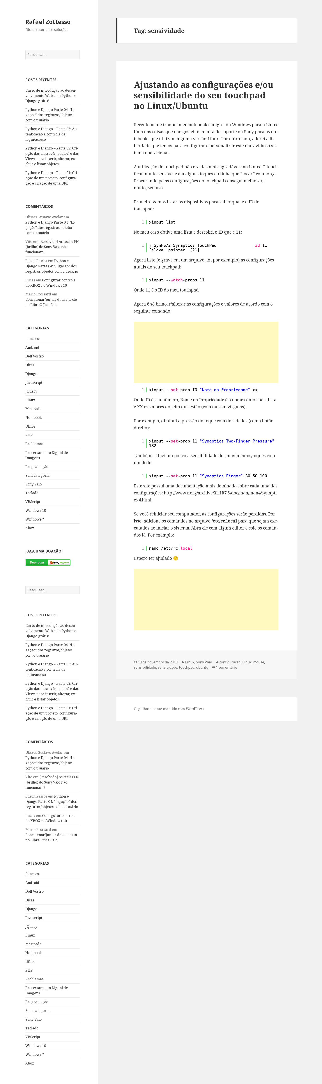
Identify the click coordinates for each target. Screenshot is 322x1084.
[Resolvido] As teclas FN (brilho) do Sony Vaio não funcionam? (52, 246)
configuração (230, 662)
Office (30, 426)
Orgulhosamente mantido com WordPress (169, 708)
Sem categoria (37, 475)
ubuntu (202, 667)
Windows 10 (35, 510)
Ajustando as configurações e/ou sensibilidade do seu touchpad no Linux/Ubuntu (203, 95)
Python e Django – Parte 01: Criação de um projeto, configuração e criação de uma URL (51, 178)
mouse (258, 662)
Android (32, 347)
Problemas (34, 443)
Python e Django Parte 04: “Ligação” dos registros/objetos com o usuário (50, 115)
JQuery (31, 391)
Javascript (33, 382)
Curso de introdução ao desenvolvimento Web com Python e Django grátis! (50, 95)
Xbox (29, 528)
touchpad (186, 667)
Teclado (31, 492)
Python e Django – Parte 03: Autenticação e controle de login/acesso (51, 134)
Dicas (29, 365)
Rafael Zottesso (48, 22)
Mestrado (33, 408)
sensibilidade (145, 667)
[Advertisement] (206, 352)
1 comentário (226, 667)
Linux (30, 400)
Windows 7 (34, 519)
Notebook (33, 417)
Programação (36, 466)
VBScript (32, 501)
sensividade (167, 667)
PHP (29, 435)
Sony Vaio (33, 484)
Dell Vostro (34, 356)
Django (31, 373)
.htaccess (32, 338)
